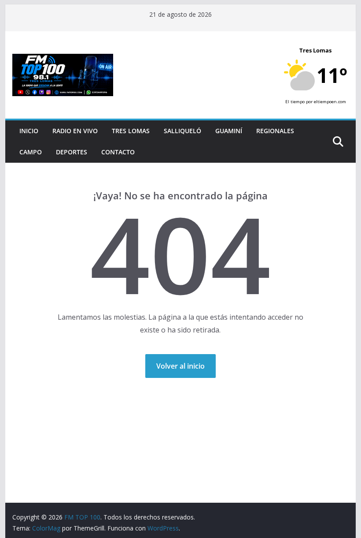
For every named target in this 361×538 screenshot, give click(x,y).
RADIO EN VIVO (75, 131)
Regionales (275, 131)
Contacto (118, 152)
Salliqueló (182, 131)
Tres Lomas (131, 131)
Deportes (71, 152)
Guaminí (228, 131)
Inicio (28, 131)
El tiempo (295, 102)
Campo (30, 152)
